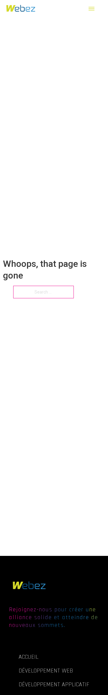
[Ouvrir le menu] (93, 8)
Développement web (46, 671)
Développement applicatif (54, 684)
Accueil (28, 657)
